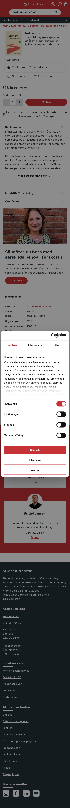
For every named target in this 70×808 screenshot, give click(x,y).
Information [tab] (35, 345)
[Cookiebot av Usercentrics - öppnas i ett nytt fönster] (51, 335)
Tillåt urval (35, 460)
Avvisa (35, 470)
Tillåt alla (35, 450)
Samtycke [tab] (13, 345)
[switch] (61, 414)
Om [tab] (57, 345)
